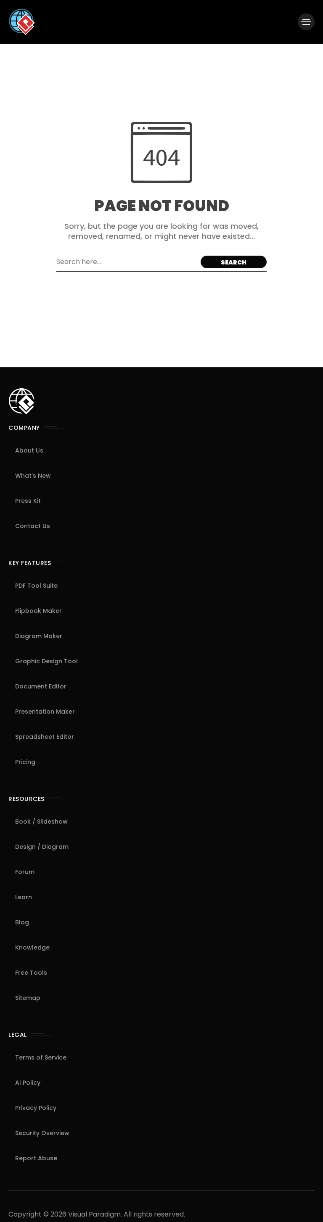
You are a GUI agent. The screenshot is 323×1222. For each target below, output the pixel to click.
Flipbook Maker (38, 611)
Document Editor (40, 686)
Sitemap (27, 998)
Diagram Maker (38, 636)
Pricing (25, 762)
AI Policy (27, 1082)
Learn (23, 897)
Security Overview (42, 1133)
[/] (306, 21)
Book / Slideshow (41, 821)
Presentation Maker (45, 711)
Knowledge (32, 947)
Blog (22, 922)
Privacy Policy (35, 1108)
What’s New (33, 475)
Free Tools (31, 972)
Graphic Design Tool (46, 661)
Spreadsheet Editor (44, 737)
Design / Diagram (42, 847)
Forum (24, 872)
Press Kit (28, 501)
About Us (29, 450)
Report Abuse (36, 1158)
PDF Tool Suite (36, 585)
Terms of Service (40, 1057)
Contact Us (32, 526)
